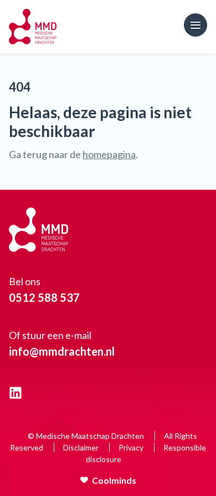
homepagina (109, 154)
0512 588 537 (44, 297)
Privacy (131, 447)
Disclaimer (81, 447)
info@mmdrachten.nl (62, 351)
